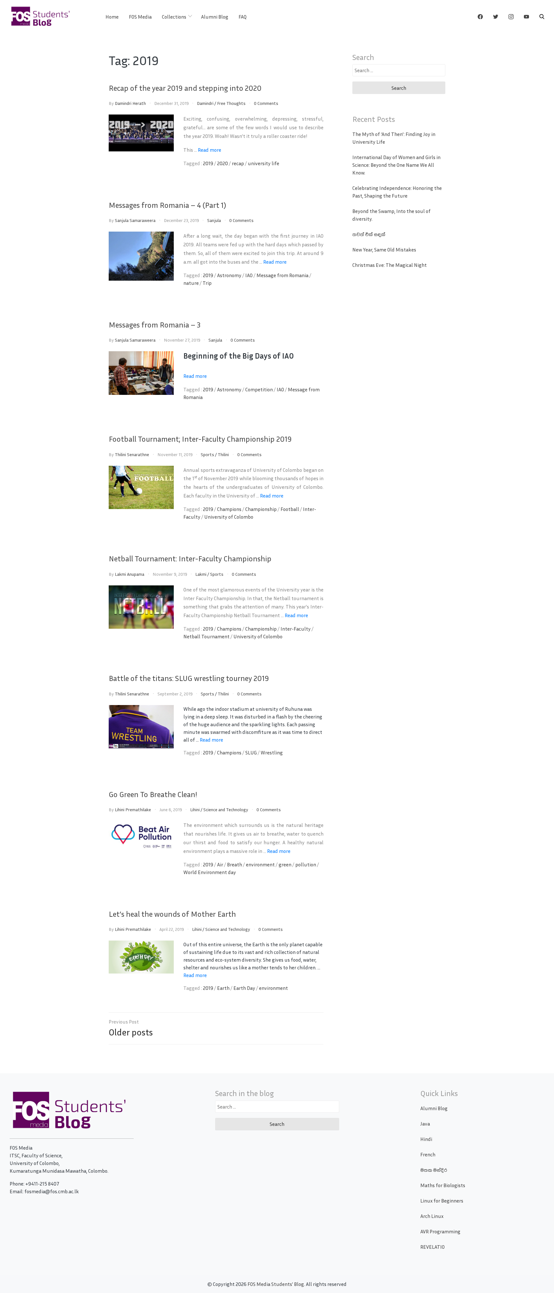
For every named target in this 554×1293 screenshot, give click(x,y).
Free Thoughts (231, 103)
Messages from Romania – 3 (155, 324)
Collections (174, 16)
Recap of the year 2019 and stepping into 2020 (185, 87)
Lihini (195, 809)
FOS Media (140, 16)
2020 (222, 163)
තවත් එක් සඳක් (368, 234)
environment (260, 864)
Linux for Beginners (441, 1200)
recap (238, 163)
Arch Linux (431, 1216)
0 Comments (266, 103)
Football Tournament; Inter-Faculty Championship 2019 (200, 438)
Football (290, 509)
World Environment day (209, 872)
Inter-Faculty (296, 628)
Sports (207, 454)
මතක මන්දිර (433, 1170)
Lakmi (200, 574)
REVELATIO (432, 1247)
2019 (208, 163)
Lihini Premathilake (133, 809)
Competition (259, 389)
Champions (229, 509)
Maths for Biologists (442, 1185)
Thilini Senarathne (132, 454)
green (285, 864)
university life (263, 163)
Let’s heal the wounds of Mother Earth (172, 913)
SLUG (251, 752)
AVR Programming (440, 1231)
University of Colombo (228, 517)
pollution (305, 864)
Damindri (205, 103)
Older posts (131, 1032)
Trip (207, 283)
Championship (261, 509)
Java (425, 1123)
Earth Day (244, 988)
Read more (209, 150)
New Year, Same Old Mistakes (384, 249)
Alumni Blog (214, 16)
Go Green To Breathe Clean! (153, 794)
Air (220, 864)
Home (112, 16)
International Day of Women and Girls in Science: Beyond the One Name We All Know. (396, 165)
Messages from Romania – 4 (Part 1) (167, 204)
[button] (541, 16)
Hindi (426, 1139)
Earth (223, 988)
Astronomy (229, 275)
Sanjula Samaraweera (135, 220)
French (427, 1154)
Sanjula (214, 220)
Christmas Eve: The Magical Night (389, 265)
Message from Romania (282, 275)
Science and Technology (225, 809)
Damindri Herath (130, 103)
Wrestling (272, 752)
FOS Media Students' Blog (276, 1284)
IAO (249, 275)
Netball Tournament (206, 636)
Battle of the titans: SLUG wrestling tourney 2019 (189, 678)
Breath (234, 864)
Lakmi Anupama (129, 574)
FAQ (243, 16)
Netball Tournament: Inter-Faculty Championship (190, 558)
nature (191, 283)
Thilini (223, 454)
